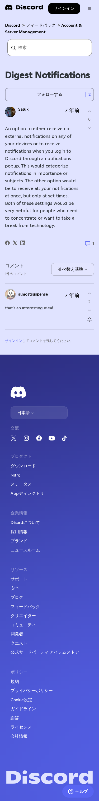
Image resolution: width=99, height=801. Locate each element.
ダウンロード (23, 466)
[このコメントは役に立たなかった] (89, 310)
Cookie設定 (21, 700)
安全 (15, 588)
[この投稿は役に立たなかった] (89, 128)
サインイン (13, 341)
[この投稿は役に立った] (89, 111)
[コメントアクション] (89, 319)
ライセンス (21, 727)
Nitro (15, 475)
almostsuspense (33, 294)
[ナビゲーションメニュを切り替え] (89, 8)
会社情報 (19, 736)
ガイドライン (23, 709)
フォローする (49, 94)
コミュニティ (23, 625)
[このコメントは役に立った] (89, 293)
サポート (19, 579)
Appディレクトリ (27, 493)
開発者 (17, 634)
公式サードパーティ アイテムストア (45, 652)
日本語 (24, 413)
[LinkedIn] (22, 243)
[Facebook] (7, 243)
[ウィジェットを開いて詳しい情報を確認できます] (78, 791)
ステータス (21, 484)
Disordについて (25, 523)
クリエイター (23, 616)
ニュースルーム (25, 550)
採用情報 (19, 532)
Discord (12, 25)
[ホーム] (24, 9)
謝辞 (15, 718)
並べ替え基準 (71, 269)
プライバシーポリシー (32, 691)
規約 (15, 682)
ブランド (19, 541)
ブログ (17, 597)
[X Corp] (15, 243)
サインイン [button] (64, 8)
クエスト (19, 643)
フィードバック (40, 25)
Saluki (24, 109)
